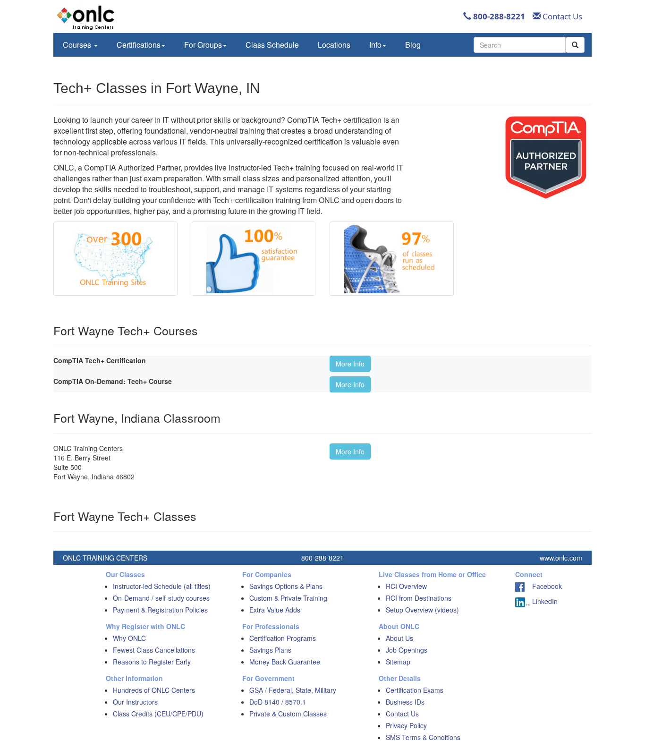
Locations (334, 44)
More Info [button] (350, 363)
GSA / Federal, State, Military (292, 690)
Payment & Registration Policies (160, 609)
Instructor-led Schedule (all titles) (162, 586)
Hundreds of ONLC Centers (154, 690)
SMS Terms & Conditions (423, 737)
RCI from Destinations (418, 598)
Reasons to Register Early (152, 661)
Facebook (543, 586)
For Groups (203, 44)
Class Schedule (272, 44)
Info (375, 44)
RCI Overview (406, 586)
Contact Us (561, 16)
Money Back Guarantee (284, 661)
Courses (78, 44)
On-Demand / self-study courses (161, 598)
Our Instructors (135, 701)
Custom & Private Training (288, 598)
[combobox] (520, 45)
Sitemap (398, 661)
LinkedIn (544, 601)
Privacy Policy (406, 725)
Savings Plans (270, 650)
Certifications (139, 44)
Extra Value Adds (274, 609)
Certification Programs (282, 638)
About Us (399, 638)
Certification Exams (414, 690)
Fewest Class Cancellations (154, 650)
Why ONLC (129, 638)
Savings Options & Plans (285, 586)
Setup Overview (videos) (422, 609)
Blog (413, 44)
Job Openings (406, 650)
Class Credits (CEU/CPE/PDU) (158, 713)
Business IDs (405, 701)
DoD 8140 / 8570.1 (277, 701)
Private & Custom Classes (288, 713)
